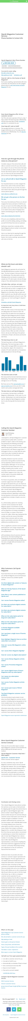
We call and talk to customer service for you (13, 937)
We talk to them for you (7, 73)
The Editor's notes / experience (9, 949)
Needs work (22, 999)
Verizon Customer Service (8, 983)
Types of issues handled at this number (12, 947)
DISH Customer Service (7, 981)
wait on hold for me (6, 386)
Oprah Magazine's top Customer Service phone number (12, 933)
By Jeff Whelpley (10, 433)
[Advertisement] (14, 100)
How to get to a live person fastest (10, 942)
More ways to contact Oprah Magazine (11, 952)
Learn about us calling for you (9, 194)
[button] (26, 1)
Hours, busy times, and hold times (10, 944)
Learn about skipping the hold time (10, 216)
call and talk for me (19, 384)
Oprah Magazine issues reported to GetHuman (14, 715)
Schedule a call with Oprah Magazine (11, 302)
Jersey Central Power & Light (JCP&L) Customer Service (13, 987)
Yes (17, 999)
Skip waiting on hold (6, 75)
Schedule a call (18, 75)
